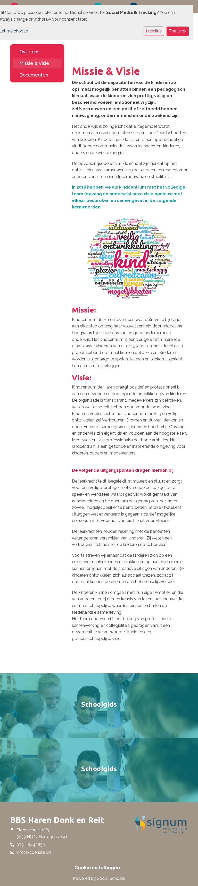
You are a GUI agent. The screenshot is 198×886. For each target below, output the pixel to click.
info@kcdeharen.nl (33, 852)
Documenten (33, 75)
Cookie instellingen (97, 867)
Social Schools (111, 878)
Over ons (29, 51)
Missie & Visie (34, 63)
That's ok (177, 31)
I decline (154, 31)
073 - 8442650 (30, 844)
